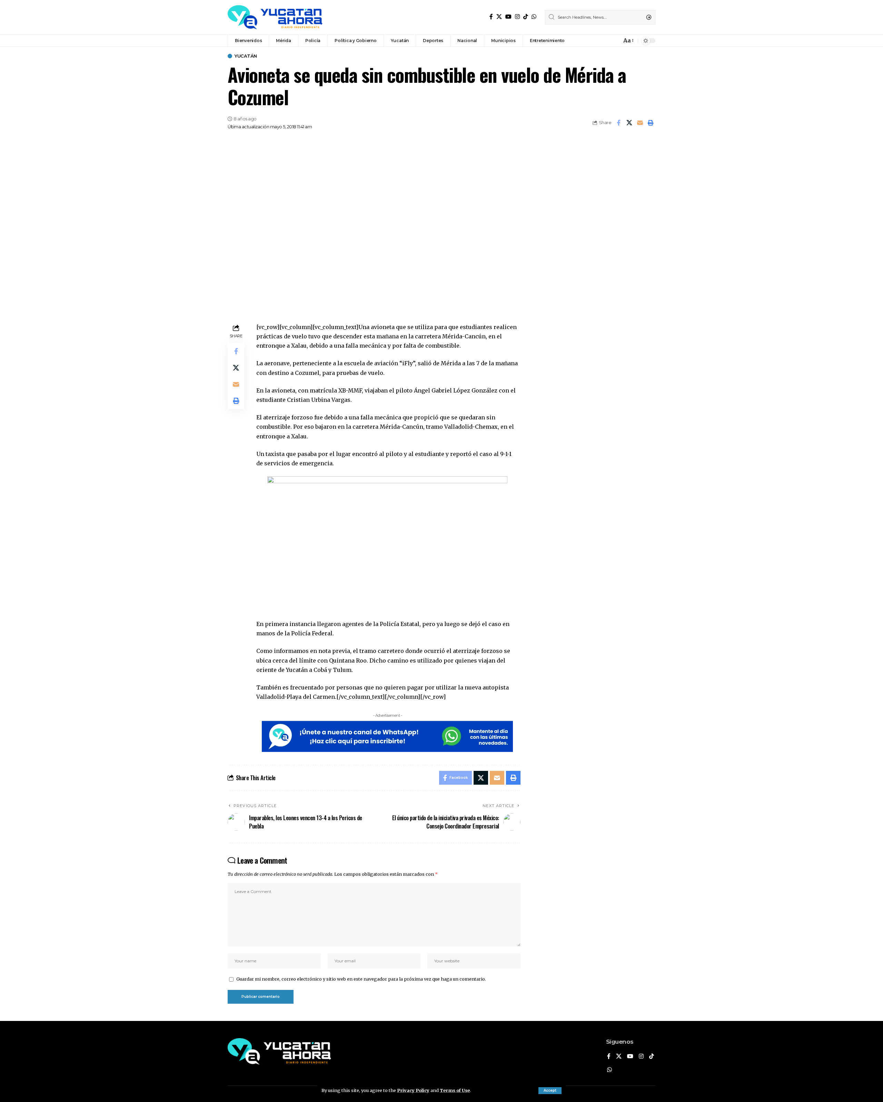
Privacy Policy (413, 1090)
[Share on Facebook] (618, 122)
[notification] (614, 40)
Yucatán (246, 56)
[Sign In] (601, 40)
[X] (499, 16)
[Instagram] (517, 16)
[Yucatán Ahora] (275, 17)
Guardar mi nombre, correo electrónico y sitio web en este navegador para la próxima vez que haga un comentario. (361, 979)
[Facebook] (491, 16)
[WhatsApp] (534, 16)
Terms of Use (455, 1090)
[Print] (650, 122)
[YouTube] (508, 16)
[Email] (640, 122)
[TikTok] (526, 16)
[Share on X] (629, 122)
